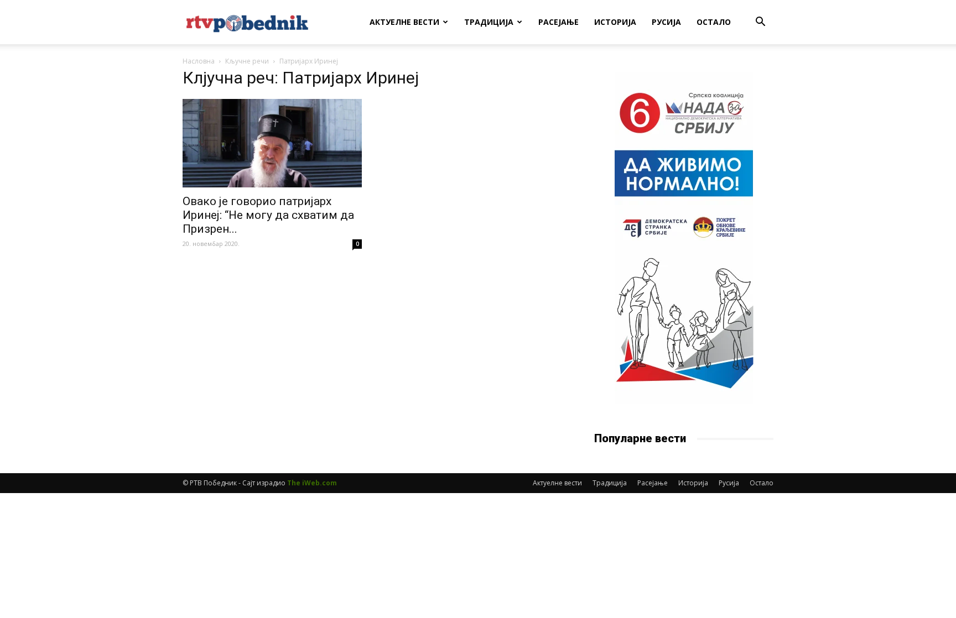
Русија (666, 22)
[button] (760, 23)
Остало (714, 22)
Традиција (488, 22)
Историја (615, 22)
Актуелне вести (404, 22)
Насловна (199, 61)
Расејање (558, 22)
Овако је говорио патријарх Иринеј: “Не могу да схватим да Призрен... (268, 215)
